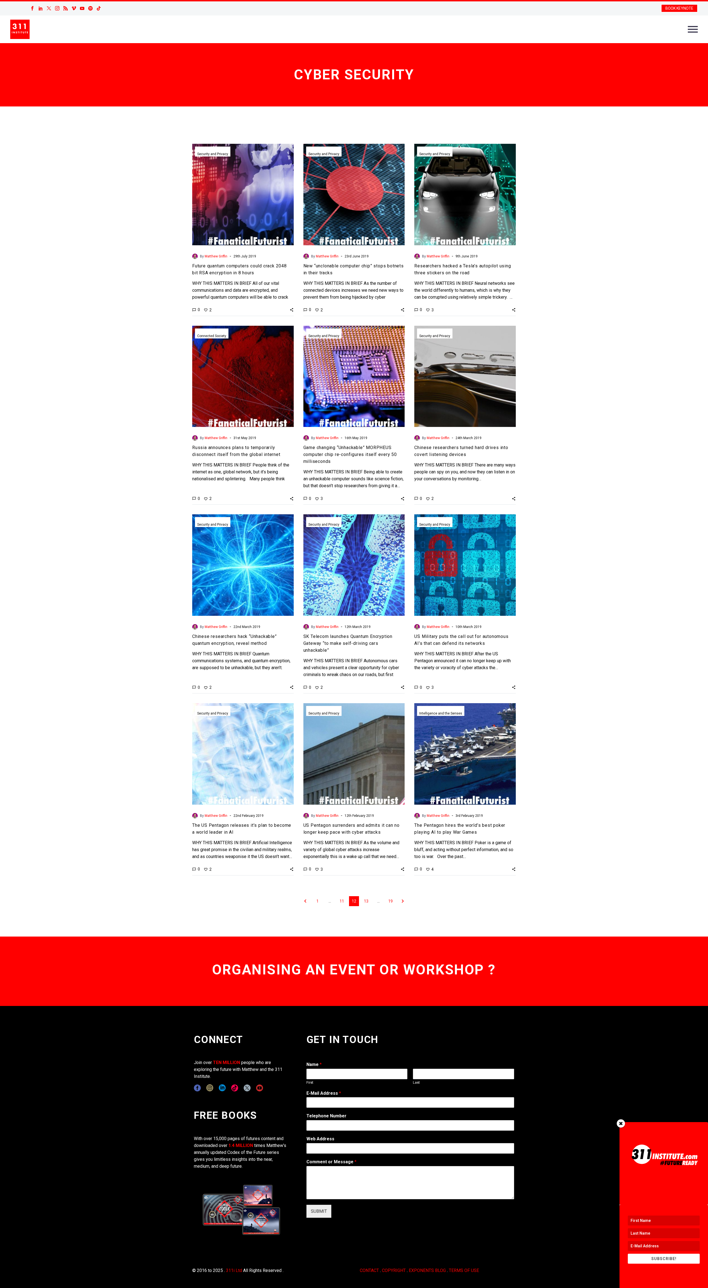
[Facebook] (32, 8)
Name (314, 1064)
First (309, 1082)
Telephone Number (326, 1115)
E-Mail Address (323, 1093)
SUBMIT (319, 1211)
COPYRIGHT (394, 1270)
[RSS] (65, 8)
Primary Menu (693, 29)
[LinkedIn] (41, 8)
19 (390, 901)
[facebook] (197, 1087)
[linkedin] (222, 1087)
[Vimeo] (74, 8)
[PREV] (305, 901)
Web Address (320, 1138)
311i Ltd (234, 1270)
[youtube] (259, 1087)
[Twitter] (49, 8)
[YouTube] (82, 8)
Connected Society (211, 336)
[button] (292, 309)
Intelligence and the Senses (440, 713)
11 (342, 901)
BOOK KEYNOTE (679, 8)
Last (416, 1082)
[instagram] (209, 1087)
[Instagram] (57, 8)
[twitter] (247, 1087)
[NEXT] (403, 901)
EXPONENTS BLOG (427, 1270)
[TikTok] (99, 8)
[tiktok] (234, 1087)
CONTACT (369, 1270)
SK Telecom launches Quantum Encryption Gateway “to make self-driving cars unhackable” (347, 643)
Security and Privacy (212, 154)
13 (366, 901)
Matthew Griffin (216, 256)
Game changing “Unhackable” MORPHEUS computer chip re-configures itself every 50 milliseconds (350, 454)
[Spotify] (90, 8)
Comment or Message (331, 1161)
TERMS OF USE (464, 1270)
